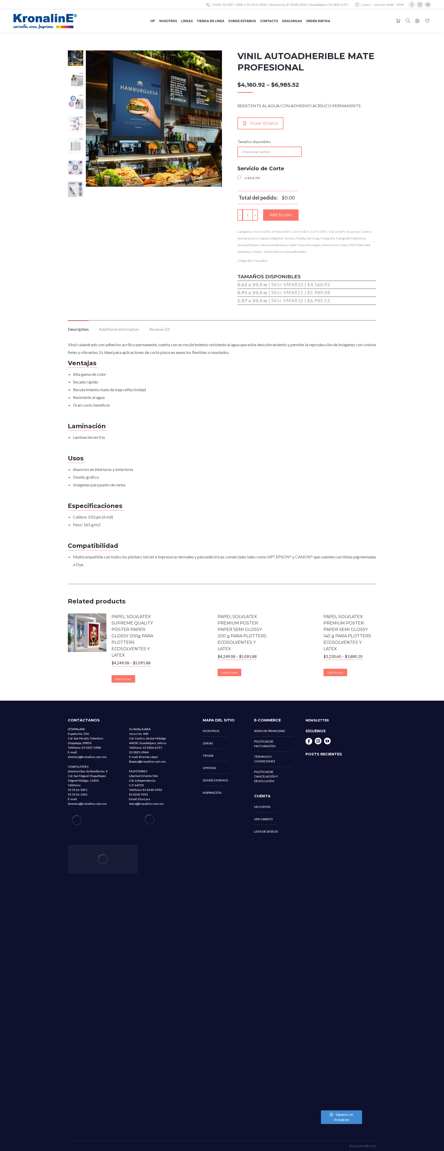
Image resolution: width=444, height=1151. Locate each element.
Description (78, 329)
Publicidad (363, 245)
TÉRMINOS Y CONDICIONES (264, 759)
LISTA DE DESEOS (266, 831)
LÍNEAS (208, 743)
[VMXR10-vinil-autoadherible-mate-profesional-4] (75, 168)
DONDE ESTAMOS (215, 780)
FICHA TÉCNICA (264, 123)
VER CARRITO (263, 819)
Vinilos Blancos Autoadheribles (285, 252)
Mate (344, 245)
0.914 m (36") (281, 232)
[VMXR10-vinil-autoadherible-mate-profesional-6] (75, 190)
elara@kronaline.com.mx (146, 804)
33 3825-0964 (139, 752)
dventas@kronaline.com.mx (87, 757)
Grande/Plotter (247, 245)
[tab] (78, 326)
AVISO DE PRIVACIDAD (269, 731)
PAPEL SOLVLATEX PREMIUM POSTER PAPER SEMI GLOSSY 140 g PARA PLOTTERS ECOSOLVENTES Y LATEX (347, 632)
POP (352, 245)
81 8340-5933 (296, 5)
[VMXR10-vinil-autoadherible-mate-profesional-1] (75, 80)
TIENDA (208, 755)
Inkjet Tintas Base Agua (304, 245)
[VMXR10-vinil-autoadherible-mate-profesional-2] (75, 102)
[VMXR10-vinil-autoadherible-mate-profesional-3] (75, 124)
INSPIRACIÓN (212, 793)
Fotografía (328, 238)
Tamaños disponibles (254, 141)
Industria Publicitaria (274, 245)
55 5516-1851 (77, 790)
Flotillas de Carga (307, 238)
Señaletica (244, 252)
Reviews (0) (159, 329)
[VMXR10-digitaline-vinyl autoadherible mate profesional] (75, 58)
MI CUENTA (262, 807)
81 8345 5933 (138, 794)
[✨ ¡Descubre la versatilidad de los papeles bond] (340, 904)
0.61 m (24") (262, 232)
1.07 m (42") (300, 232)
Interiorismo (330, 245)
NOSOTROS (211, 731)
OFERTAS (209, 768)
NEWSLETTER (317, 720)
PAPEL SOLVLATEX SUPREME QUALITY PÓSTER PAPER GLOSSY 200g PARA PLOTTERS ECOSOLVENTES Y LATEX (132, 636)
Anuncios (353, 232)
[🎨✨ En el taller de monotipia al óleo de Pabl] (340, 805)
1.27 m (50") (318, 232)
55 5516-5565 (257, 5)
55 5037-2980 (233, 5)
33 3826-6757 (338, 5)
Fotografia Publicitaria (351, 238)
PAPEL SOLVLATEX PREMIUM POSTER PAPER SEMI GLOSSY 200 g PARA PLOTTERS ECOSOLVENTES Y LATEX (242, 632)
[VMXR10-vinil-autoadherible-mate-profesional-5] (75, 146)
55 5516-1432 (77, 794)
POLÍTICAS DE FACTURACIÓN (264, 743)
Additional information (119, 329)
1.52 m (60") (336, 232)
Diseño (290, 238)
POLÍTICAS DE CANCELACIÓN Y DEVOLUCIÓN (266, 776)
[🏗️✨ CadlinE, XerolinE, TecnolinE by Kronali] (340, 1035)
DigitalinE (277, 238)
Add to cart (280, 214)
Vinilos (257, 252)
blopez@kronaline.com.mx (147, 761)
